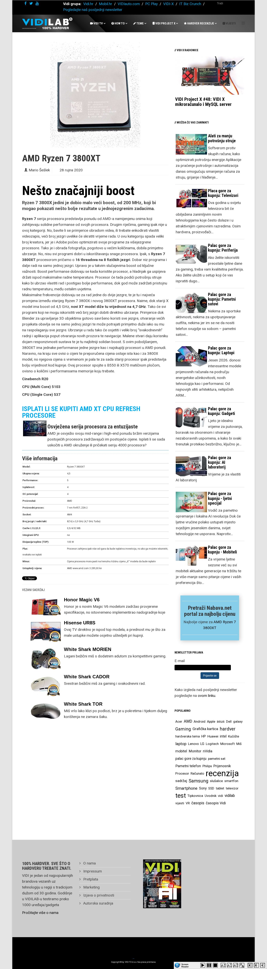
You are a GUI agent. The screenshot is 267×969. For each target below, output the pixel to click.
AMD (188, 721)
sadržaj (181, 781)
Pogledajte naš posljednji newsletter (92, 9)
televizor (232, 788)
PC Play (151, 4)
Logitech (212, 744)
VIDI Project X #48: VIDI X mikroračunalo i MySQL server (203, 102)
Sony (203, 788)
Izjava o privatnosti (98, 895)
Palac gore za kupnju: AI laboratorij (219, 462)
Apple (211, 721)
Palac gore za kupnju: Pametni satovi (222, 299)
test (180, 795)
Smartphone (186, 788)
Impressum (92, 871)
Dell (229, 721)
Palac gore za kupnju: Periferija (223, 248)
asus (221, 721)
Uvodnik (210, 796)
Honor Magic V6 (81, 599)
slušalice (216, 781)
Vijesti (230, 23)
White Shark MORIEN (87, 649)
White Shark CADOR (86, 676)
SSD (211, 788)
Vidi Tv (98, 23)
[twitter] (31, 3)
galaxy (238, 721)
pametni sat (216, 759)
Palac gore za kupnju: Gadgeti (221, 411)
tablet (220, 788)
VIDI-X (169, 4)
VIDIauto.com (129, 4)
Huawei (212, 736)
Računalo (197, 773)
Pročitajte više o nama (40, 912)
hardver (228, 729)
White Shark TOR (83, 704)
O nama (89, 863)
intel (223, 736)
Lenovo (193, 744)
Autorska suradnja (97, 903)
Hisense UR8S (79, 622)
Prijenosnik (222, 766)
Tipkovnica (195, 796)
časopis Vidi (216, 803)
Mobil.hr (105, 4)
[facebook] (25, 3)
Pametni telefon (188, 766)
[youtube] (37, 3)
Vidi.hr (88, 4)
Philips (207, 766)
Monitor (195, 751)
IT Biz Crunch (190, 4)
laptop (180, 743)
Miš (239, 744)
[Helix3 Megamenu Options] (243, 23)
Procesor (182, 773)
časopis (197, 803)
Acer (178, 721)
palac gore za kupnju (190, 759)
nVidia (207, 751)
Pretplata (90, 879)
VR (188, 803)
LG (202, 744)
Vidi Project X (165, 23)
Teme (140, 23)
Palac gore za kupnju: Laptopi (221, 350)
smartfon (231, 781)
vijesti (179, 803)
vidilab (230, 795)
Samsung (198, 781)
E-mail (180, 661)
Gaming (183, 728)
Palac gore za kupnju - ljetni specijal (220, 498)
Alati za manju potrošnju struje (222, 138)
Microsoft (227, 744)
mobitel (181, 751)
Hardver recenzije (200, 23)
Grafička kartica (205, 729)
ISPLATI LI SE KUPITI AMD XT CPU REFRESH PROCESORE (81, 412)
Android (199, 721)
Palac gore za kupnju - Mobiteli (222, 549)
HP (203, 736)
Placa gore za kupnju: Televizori (223, 193)
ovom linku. (207, 695)
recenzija (222, 773)
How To (119, 23)
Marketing (91, 887)
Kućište (233, 736)
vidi (220, 796)
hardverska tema (187, 736)
